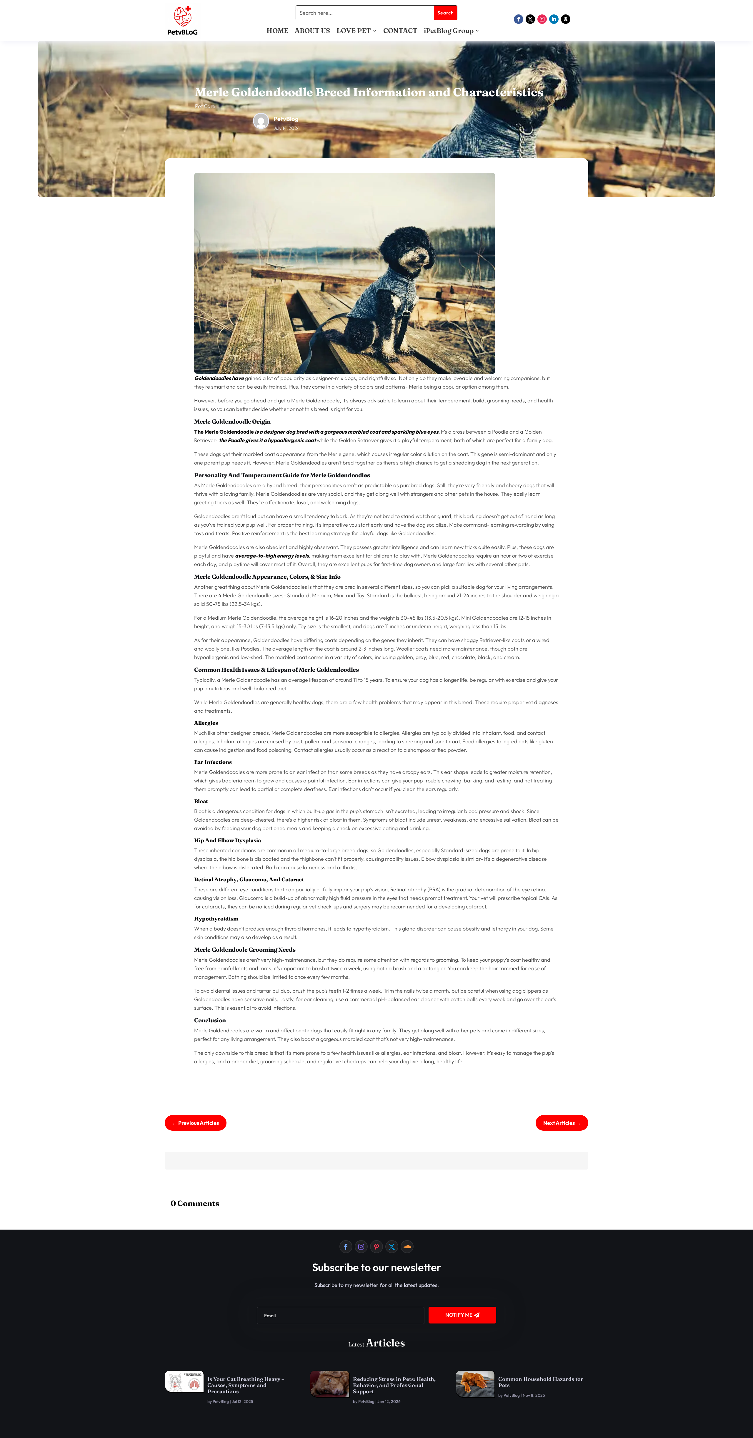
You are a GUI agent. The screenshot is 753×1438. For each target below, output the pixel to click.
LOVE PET (353, 32)
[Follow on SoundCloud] (407, 1246)
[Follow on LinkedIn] (554, 19)
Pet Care (205, 106)
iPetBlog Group (449, 32)
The (199, 431)
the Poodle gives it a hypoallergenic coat (268, 440)
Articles (385, 1342)
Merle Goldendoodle (229, 431)
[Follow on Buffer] (565, 19)
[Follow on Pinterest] (376, 1246)
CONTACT (400, 32)
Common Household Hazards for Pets (540, 1382)
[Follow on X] (530, 19)
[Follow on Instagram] (542, 19)
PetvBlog (221, 1401)
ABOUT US (312, 32)
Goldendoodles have (219, 378)
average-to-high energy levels (272, 555)
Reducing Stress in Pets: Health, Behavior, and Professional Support (394, 1385)
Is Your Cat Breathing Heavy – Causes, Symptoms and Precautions (245, 1385)
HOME (277, 32)
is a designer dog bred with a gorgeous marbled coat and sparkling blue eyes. (347, 431)
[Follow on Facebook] (518, 19)
